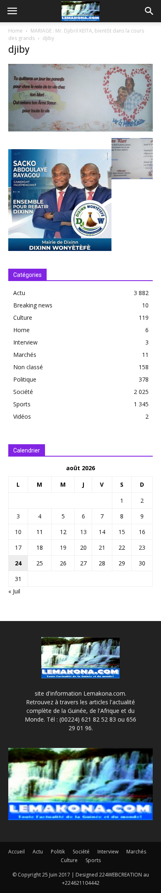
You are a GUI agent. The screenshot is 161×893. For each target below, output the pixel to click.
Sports (22, 404)
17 (18, 547)
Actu (19, 293)
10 (18, 532)
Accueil (16, 851)
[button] (149, 11)
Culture (22, 317)
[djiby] (80, 129)
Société (23, 392)
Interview (25, 342)
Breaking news (32, 305)
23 (142, 547)
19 (63, 547)
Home (15, 30)
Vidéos (22, 416)
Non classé (28, 367)
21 (102, 547)
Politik (58, 851)
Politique (24, 379)
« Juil (14, 591)
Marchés (24, 355)
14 (102, 532)
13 (83, 532)
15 (121, 532)
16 (142, 532)
